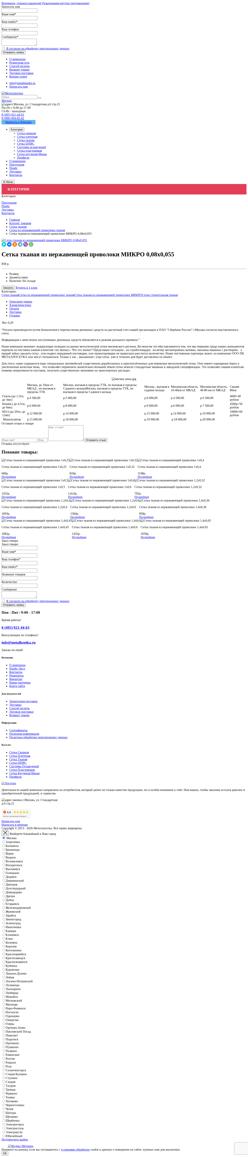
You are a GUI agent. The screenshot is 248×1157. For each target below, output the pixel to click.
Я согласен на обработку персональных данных (37, 48)
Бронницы (13, 849)
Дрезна (10, 896)
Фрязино (11, 1093)
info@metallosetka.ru (22, 83)
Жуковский (13, 911)
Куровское (12, 969)
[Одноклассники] (14, 244)
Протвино (12, 1043)
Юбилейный (14, 1136)
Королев (11, 946)
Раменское (12, 1054)
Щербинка (13, 1120)
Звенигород (13, 919)
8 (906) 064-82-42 (13, 118)
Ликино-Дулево (16, 973)
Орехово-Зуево (15, 1027)
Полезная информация (24, 733)
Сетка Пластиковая (22, 769)
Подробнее (9, 476)
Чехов (9, 1109)
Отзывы (14, 315)
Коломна (11, 942)
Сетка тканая (10, 295)
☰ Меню (8, 182)
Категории (17, 129)
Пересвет (12, 1035)
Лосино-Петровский (19, 981)
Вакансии (15, 679)
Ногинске (12, 1012)
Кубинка (11, 965)
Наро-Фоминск (16, 1008)
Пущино (11, 1051)
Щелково (12, 1116)
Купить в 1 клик (26, 287)
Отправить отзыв (96, 440)
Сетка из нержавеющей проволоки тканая (46, 295)
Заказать (8, 287)
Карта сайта (17, 686)
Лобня (10, 977)
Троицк (11, 1089)
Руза (8, 1066)
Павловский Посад (18, 1031)
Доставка (15, 312)
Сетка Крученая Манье (24, 773)
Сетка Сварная (19, 752)
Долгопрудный (16, 888)
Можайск (12, 996)
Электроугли (14, 1132)
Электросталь (15, 1128)
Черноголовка (15, 1105)
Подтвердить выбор (15, 1139)
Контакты (15, 672)
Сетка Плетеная (19, 755)
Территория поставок (23, 701)
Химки (10, 1097)
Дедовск (11, 876)
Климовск (12, 934)
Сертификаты (18, 730)
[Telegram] (20, 244)
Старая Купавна (16, 1074)
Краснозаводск (15, 958)
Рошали (11, 1062)
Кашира (11, 931)
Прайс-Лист (17, 668)
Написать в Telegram (18, 122)
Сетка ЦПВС (18, 762)
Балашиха (12, 845)
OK (5, 1153)
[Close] (5, 833)
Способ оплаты (19, 708)
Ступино (11, 1078)
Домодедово (14, 892)
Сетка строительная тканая (160, 295)
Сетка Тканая (18, 759)
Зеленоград (13, 923)
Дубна (10, 900)
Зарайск (11, 915)
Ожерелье (12, 1020)
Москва (11, 838)
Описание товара (20, 301)
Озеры (10, 1023)
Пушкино (12, 1047)
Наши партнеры (20, 682)
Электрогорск (15, 1124)
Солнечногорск (16, 1070)
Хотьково (12, 1101)
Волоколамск (14, 861)
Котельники (14, 950)
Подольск (12, 1039)
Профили (15, 776)
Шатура (11, 1112)
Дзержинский (15, 880)
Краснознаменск (17, 962)
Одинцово (12, 1016)
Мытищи (12, 1004)
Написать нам (18, 86)
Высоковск (13, 869)
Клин (9, 938)
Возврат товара (19, 715)
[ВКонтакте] (9, 244)
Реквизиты (16, 675)
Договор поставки (21, 711)
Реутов (10, 1058)
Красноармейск (16, 954)
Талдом (11, 1085)
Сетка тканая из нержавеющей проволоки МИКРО (108, 295)
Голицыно (12, 873)
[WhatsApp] (31, 244)
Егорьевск (12, 903)
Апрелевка (13, 842)
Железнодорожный (18, 907)
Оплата (14, 308)
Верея (9, 853)
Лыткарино (13, 989)
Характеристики (20, 305)
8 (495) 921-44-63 (13, 114)
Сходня (10, 1081)
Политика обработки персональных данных (38, 737)
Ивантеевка (13, 927)
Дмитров (11, 884)
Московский (14, 1000)
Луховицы (12, 985)
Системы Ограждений (24, 766)
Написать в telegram (15, 824)
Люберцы (12, 992)
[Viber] (25, 244)
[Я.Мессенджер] (4, 244)
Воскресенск (14, 865)
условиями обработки (75, 1149)
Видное (11, 857)
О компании (17, 665)
